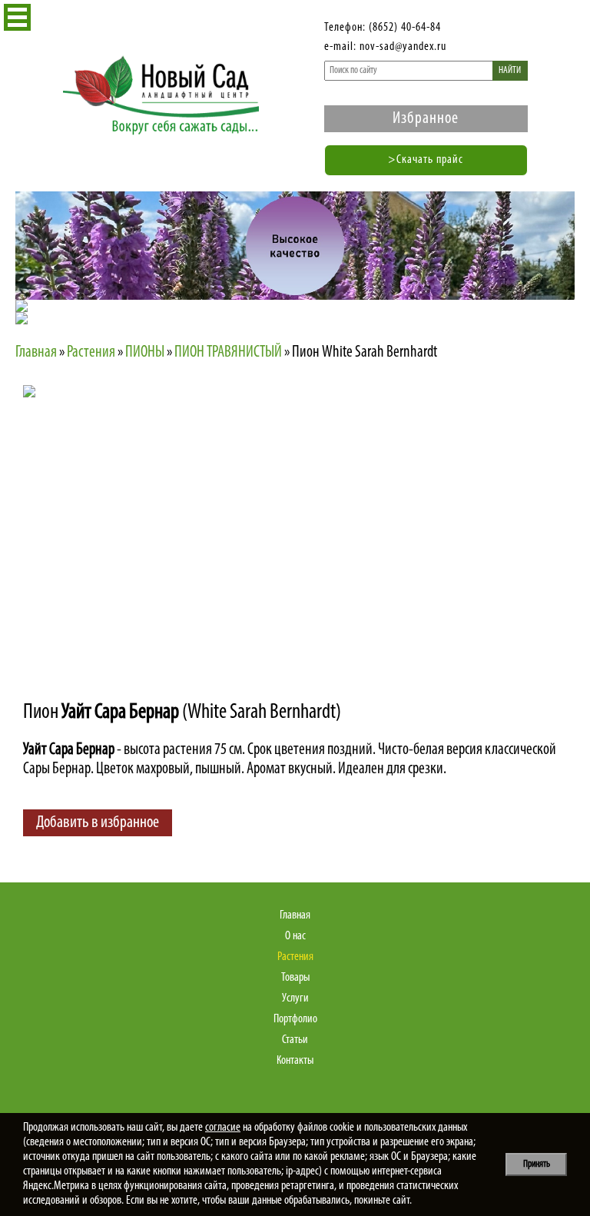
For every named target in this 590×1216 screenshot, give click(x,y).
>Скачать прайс (425, 160)
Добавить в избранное (97, 823)
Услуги (295, 998)
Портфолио (295, 1019)
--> (157, 519)
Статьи (295, 1040)
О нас (295, 936)
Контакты (295, 1061)
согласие (222, 1127)
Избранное (426, 119)
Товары (295, 978)
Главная (295, 915)
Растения (295, 957)
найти (510, 70)
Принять (536, 1164)
